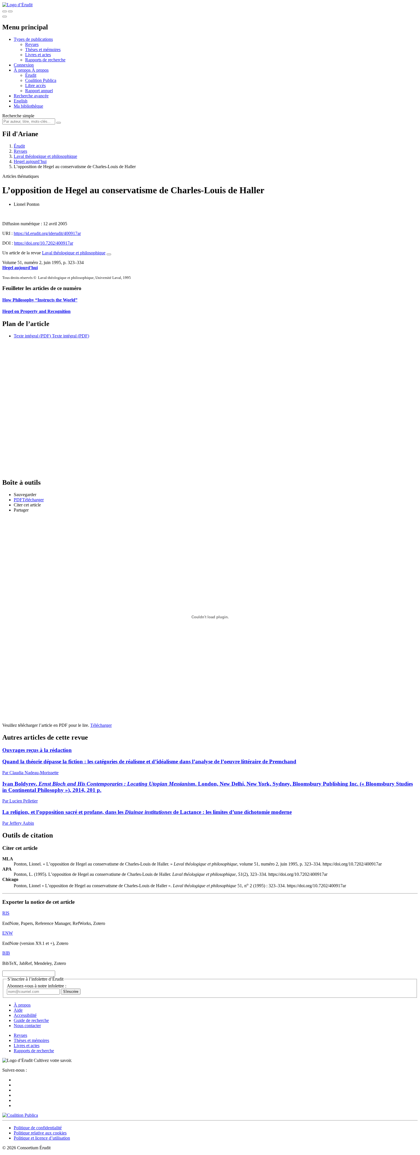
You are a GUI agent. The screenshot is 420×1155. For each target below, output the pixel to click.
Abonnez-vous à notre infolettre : (36, 985)
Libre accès (35, 85)
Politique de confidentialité (38, 1127)
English (20, 100)
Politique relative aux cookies (40, 1132)
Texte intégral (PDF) (32, 335)
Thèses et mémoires (43, 49)
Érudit (30, 75)
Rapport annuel (39, 90)
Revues (32, 44)
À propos (40, 70)
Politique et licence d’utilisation (42, 1138)
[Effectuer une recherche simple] (4, 11)
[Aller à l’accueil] (17, 4)
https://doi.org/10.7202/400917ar (43, 243)
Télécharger (101, 725)
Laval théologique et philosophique (45, 156)
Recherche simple (18, 115)
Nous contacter (27, 1025)
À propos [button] (23, 70)
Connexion (24, 65)
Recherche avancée (31, 95)
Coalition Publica (40, 80)
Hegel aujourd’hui (30, 161)
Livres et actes (38, 54)
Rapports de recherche (45, 59)
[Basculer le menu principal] (4, 16)
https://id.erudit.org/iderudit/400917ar (47, 233)
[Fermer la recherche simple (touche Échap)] (10, 11)
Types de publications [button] (33, 39)
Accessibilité (25, 1015)
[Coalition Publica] (20, 1115)
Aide (18, 1010)
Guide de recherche (31, 1020)
